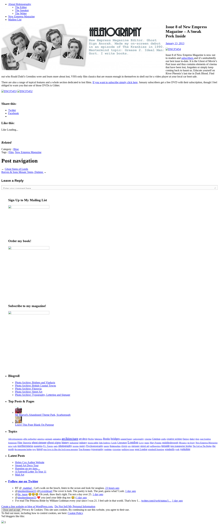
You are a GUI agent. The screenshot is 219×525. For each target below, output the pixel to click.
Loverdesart (46, 491)
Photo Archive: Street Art (28, 391)
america (40, 439)
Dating (186, 439)
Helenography (83, 47)
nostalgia (38, 446)
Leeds (114, 442)
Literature (122, 442)
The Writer (21, 13)
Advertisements (15, 439)
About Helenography (19, 4)
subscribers (187, 58)
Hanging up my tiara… (27, 468)
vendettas (108, 449)
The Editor (21, 7)
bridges (115, 438)
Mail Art (19, 474)
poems (76, 446)
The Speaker (22, 10)
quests (106, 446)
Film (11, 152)
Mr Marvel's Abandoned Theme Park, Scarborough (42, 414)
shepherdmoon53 (27, 491)
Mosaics (183, 442)
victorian (116, 449)
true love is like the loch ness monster (60, 449)
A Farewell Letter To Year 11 (30, 471)
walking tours (127, 449)
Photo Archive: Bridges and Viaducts (35, 382)
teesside (165, 446)
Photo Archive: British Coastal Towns (35, 385)
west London (141, 449)
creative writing (174, 439)
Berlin (91, 439)
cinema (148, 439)
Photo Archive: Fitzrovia (28, 388)
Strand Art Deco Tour (26, 465)
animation (57, 439)
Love (141, 442)
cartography (138, 439)
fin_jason (23, 494)
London (133, 442)
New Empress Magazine (21, 16)
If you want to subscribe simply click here (115, 82)
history (65, 442)
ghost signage (39, 442)
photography (65, 445)
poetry (82, 446)
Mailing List (14, 19)
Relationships (115, 446)
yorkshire (185, 449)
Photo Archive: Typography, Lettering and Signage (42, 394)
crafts (163, 439)
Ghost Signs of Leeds (16, 169)
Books (106, 438)
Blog (16, 149)
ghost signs (54, 442)
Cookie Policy (75, 513)
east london (205, 439)
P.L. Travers (48, 446)
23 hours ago (112, 488)
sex (129, 446)
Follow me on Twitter (23, 481)
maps (146, 442)
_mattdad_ (27, 488)
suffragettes (155, 446)
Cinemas (156, 439)
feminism (12, 442)
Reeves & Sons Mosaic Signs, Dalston (22, 172)
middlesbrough (170, 442)
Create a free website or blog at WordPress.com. (27, 506)
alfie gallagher (30, 439)
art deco (83, 438)
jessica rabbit (93, 443)
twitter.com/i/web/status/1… (156, 500)
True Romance (85, 449)
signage (135, 445)
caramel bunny (126, 439)
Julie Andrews (105, 443)
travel (40, 449)
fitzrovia (27, 442)
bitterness (98, 439)
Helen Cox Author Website (29, 462)
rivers (124, 445)
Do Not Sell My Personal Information (75, 506)
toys (34, 449)
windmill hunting (156, 449)
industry (83, 442)
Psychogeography (94, 446)
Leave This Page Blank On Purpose (34, 424)
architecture (70, 438)
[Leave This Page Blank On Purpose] (18, 422)
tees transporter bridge (181, 446)
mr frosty (191, 443)
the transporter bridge (23, 449)
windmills (170, 449)
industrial (74, 442)
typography (97, 449)
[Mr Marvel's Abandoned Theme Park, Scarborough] (18, 412)
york (177, 449)
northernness (25, 446)
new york (12, 446)
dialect (192, 439)
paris (56, 446)
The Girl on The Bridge (202, 446)
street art (144, 445)
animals (48, 439)
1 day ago (130, 491)
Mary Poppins (156, 443)
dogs (197, 439)
